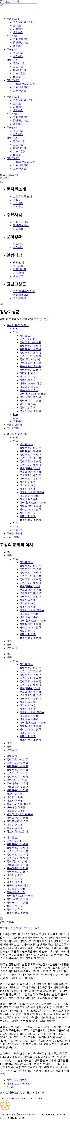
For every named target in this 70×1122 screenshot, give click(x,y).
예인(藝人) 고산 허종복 (33, 393)
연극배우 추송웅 (29, 387)
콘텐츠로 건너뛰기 (10, 1)
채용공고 (18, 77)
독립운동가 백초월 (30, 342)
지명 (15, 417)
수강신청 (18, 56)
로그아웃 (13, 174)
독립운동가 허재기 (30, 356)
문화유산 (18, 421)
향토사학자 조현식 (30, 411)
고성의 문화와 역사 (24, 83)
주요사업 (12, 35)
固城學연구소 (21, 42)
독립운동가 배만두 (30, 339)
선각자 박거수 (28, 376)
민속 (15, 414)
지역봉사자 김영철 (30, 400)
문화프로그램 (21, 39)
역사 (15, 328)
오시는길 (18, 32)
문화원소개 (13, 18)
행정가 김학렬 (28, 407)
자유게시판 (19, 70)
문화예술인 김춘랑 (30, 363)
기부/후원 (18, 272)
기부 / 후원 (19, 73)
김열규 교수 (26, 335)
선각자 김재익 (28, 373)
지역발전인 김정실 (30, 397)
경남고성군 (13, 80)
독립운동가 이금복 (30, 349)
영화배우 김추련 (29, 390)
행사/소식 (18, 63)
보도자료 (18, 66)
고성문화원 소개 (22, 22)
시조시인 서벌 (28, 380)
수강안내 (18, 53)
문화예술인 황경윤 (30, 366)
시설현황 (18, 29)
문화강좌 (12, 49)
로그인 (4, 174)
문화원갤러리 (21, 87)
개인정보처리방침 (17, 1080)
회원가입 (5, 178)
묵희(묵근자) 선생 (30, 359)
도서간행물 (19, 90)
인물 (15, 332)
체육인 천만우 (28, 404)
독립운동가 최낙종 (30, 352)
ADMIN (11, 1086)
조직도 (17, 25)
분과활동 (18, 46)
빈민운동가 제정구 (30, 369)
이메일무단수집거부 (18, 1083)
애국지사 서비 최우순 (32, 383)
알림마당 (12, 59)
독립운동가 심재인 (30, 345)
